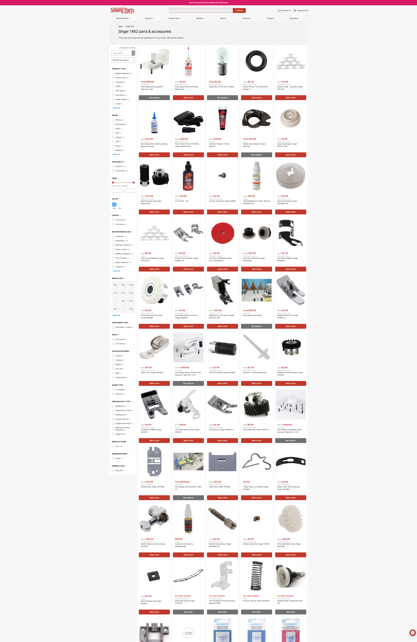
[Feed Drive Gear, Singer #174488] (222, 359)
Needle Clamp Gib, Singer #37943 (256, 544)
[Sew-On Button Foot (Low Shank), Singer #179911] (222, 587)
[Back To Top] (414, 639)
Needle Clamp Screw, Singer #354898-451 (220, 545)
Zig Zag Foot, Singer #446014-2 (221, 430)
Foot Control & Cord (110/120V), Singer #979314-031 (187, 145)
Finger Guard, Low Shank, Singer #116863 (256, 488)
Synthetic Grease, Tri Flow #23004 (219, 145)
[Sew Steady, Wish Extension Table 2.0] (188, 473)
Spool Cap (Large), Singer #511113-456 (287, 145)
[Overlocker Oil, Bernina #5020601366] (188, 530)
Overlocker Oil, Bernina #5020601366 (184, 545)
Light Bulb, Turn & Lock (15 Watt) (221, 87)
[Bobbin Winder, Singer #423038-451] (290, 587)
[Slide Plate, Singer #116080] (222, 473)
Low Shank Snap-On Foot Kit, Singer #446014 (186, 316)
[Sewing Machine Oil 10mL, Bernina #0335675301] (256, 187)
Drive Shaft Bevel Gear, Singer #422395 (289, 545)
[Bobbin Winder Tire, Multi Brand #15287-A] (256, 73)
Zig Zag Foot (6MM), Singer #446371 (151, 431)
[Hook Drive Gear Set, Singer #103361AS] (256, 244)
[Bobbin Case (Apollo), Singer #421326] (256, 130)
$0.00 (118, 186)
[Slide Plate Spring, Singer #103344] (188, 587)
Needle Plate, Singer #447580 (152, 487)
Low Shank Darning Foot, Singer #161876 (187, 431)
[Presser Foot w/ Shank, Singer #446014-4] (188, 244)
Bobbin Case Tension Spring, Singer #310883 (288, 488)
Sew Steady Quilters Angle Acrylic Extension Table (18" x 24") (188, 373)
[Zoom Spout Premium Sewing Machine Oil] (188, 73)
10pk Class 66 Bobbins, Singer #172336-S (152, 259)
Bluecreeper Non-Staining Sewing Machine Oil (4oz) (154, 145)
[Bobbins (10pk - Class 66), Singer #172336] (290, 73)
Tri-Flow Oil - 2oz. (182, 201)
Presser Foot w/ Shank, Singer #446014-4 (186, 259)
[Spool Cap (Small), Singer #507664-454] (290, 187)
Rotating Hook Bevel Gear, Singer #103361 (290, 373)
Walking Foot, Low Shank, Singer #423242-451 (221, 316)
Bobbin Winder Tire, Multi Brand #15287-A (255, 88)
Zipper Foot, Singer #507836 (152, 372)
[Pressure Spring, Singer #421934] (256, 587)
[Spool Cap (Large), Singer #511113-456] (290, 130)
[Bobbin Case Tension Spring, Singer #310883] (290, 473)
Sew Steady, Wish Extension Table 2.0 (188, 488)
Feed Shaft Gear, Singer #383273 (256, 430)
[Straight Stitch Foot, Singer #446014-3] (290, 302)
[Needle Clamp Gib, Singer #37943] (256, 530)
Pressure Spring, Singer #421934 (256, 601)
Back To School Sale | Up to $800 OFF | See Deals (208, 3)
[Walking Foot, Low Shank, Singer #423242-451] (222, 302)
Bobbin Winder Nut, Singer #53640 (151, 602)
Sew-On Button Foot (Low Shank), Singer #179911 (222, 602)
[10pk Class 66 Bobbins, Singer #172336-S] (154, 244)
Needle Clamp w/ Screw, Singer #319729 (153, 545)
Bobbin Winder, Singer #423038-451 (290, 602)
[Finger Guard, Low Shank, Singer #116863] (256, 473)
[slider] (113, 182)
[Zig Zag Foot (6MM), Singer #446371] (154, 416)
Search (240, 10)
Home (120, 26)
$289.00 (125, 186)
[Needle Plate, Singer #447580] (154, 473)
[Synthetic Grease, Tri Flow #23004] (222, 130)
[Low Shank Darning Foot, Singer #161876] (188, 416)
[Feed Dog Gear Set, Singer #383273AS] (154, 187)
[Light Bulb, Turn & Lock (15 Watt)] (222, 73)
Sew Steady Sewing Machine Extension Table (152, 88)
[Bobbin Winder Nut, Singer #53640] (154, 587)
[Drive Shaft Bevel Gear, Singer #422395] (290, 530)
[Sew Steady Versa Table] (256, 302)
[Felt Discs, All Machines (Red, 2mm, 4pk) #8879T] (222, 244)
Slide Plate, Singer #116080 (219, 487)
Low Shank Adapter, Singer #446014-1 (287, 259)
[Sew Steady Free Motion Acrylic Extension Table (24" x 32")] (290, 416)
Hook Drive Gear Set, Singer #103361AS (254, 259)
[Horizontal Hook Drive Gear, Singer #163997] (154, 302)
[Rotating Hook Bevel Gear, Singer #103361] (290, 359)
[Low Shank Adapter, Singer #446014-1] (290, 244)
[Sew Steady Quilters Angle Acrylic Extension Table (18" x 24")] (188, 359)
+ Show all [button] (116, 108)
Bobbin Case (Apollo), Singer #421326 (254, 145)
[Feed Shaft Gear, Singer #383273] (256, 416)
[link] (122, 73)
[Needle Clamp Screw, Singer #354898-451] (222, 530)
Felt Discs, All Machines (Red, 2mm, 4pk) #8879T (220, 259)
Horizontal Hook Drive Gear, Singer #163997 (151, 316)
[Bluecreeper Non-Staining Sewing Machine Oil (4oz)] (154, 130)
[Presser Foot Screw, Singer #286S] (222, 187)
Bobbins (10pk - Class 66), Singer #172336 (290, 88)
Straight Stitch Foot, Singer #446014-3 (287, 316)
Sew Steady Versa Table (252, 315)
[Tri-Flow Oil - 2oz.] (188, 187)
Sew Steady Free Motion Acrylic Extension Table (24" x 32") (289, 431)
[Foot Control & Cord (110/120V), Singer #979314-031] (188, 130)
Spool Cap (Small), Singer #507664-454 (287, 202)
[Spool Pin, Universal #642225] (256, 359)
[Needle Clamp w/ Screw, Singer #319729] (154, 530)
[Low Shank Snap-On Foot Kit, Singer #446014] (188, 302)
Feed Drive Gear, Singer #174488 (222, 372)
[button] (301, 10)
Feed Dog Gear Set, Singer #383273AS (151, 202)
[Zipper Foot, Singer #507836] (154, 359)
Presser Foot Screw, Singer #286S (222, 201)
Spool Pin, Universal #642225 (254, 372)
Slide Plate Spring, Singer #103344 (185, 602)
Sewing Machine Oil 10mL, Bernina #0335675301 (256, 202)
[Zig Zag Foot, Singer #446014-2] (222, 416)
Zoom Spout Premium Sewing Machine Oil (186, 88)
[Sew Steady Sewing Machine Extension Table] (154, 73)
